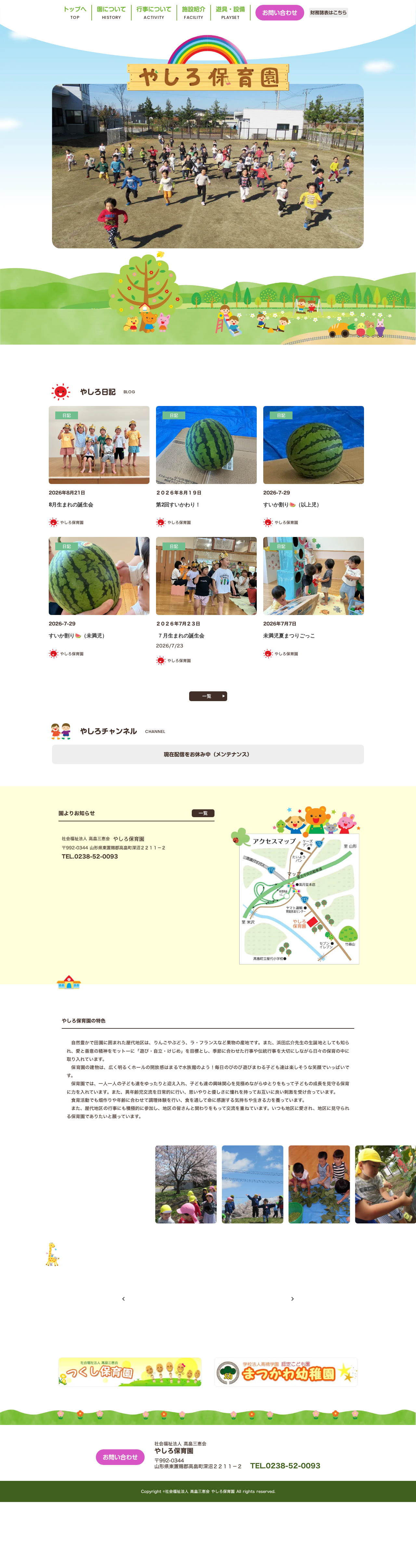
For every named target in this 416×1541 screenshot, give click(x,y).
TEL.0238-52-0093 (285, 1465)
